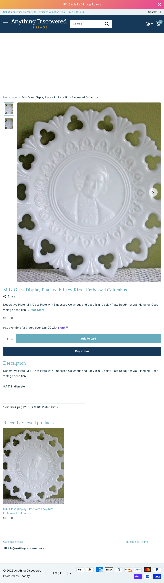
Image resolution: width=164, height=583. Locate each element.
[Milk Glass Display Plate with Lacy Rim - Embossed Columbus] (33, 466)
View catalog (5, 24)
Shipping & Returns (137, 541)
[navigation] (8, 109)
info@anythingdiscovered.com (26, 548)
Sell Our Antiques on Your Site (19, 11)
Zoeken (106, 24)
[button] (153, 192)
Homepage (10, 97)
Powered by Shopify (16, 576)
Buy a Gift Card (75, 11)
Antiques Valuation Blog (51, 11)
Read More (37, 309)
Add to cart (88, 338)
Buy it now (82, 351)
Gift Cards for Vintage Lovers (82, 4)
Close (159, 4)
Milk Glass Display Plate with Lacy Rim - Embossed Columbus (29, 511)
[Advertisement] (82, 63)
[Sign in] (149, 23)
